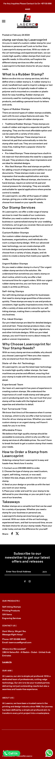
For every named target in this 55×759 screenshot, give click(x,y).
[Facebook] (25, 581)
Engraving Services (11, 618)
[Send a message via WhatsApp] (49, 753)
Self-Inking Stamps (11, 607)
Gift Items (7, 614)
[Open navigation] (8, 21)
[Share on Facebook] (12, 534)
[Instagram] (30, 581)
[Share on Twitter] (17, 534)
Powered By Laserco (24, 756)
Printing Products (11, 610)
